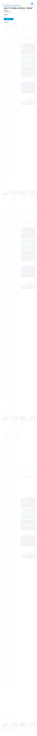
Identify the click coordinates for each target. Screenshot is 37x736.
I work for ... (6, 14)
